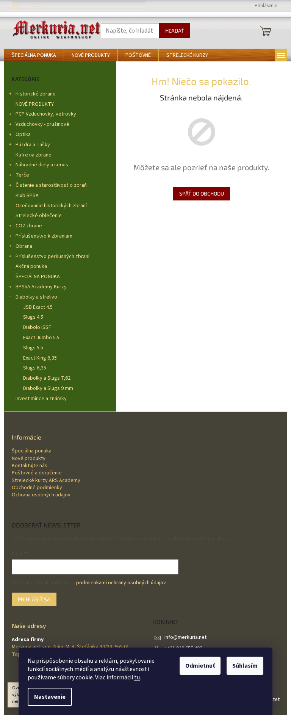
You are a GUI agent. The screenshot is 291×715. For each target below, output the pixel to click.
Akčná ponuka (31, 266)
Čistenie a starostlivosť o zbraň (51, 185)
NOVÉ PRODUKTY (35, 104)
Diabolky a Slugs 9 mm (48, 388)
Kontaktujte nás (29, 465)
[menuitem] (34, 55)
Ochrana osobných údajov (41, 495)
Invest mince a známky (41, 398)
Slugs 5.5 (33, 348)
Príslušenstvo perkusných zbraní (52, 256)
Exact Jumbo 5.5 (41, 337)
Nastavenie (50, 697)
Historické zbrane (36, 94)
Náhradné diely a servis (42, 165)
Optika (23, 134)
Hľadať (174, 30)
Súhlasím (245, 666)
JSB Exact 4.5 (38, 307)
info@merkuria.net (185, 637)
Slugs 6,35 (34, 368)
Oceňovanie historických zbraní (51, 206)
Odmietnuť (200, 666)
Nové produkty (28, 458)
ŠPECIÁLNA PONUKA (38, 276)
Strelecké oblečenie (39, 215)
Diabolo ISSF (37, 327)
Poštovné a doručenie (37, 473)
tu (137, 677)
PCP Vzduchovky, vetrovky (46, 114)
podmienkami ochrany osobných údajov (121, 583)
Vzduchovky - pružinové (42, 124)
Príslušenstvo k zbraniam (44, 236)
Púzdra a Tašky (33, 145)
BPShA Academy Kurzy (41, 287)
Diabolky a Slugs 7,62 (46, 378)
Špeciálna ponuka (32, 451)
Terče (22, 175)
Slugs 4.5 (33, 317)
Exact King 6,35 (40, 358)
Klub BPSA (27, 195)
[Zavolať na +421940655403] (23, 5)
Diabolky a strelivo (36, 297)
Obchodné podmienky (37, 487)
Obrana (24, 246)
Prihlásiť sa (34, 599)
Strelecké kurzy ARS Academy (46, 480)
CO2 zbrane (29, 226)
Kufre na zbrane (34, 155)
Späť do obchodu (201, 193)
